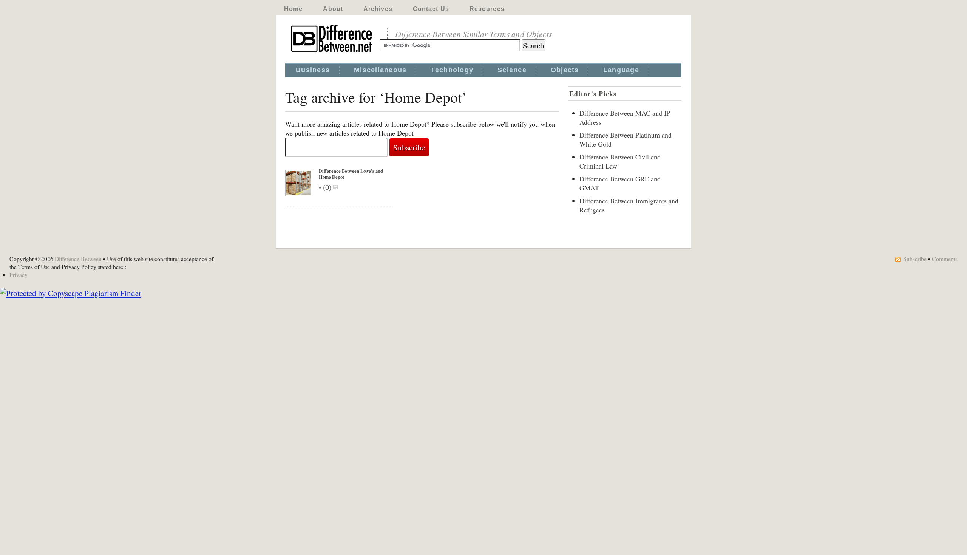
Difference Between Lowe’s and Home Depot (351, 173)
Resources (487, 9)
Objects (565, 70)
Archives (377, 9)
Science (512, 70)
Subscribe (915, 259)
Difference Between (78, 259)
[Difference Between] (332, 52)
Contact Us (431, 9)
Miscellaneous (380, 70)
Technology (452, 70)
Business (313, 70)
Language (621, 70)
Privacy (18, 274)
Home (293, 9)
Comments (945, 259)
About (333, 9)
